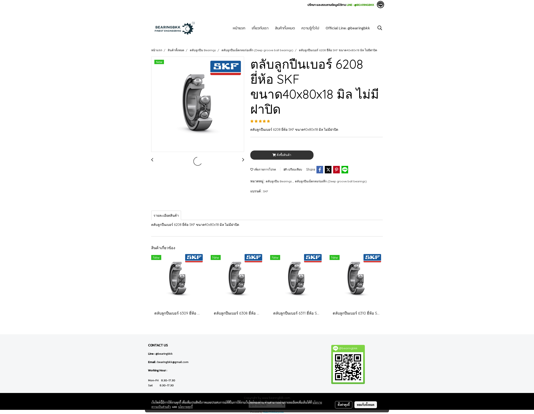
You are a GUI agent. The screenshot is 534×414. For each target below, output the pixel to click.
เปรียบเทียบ (294, 169)
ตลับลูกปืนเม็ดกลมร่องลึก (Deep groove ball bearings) (331, 181)
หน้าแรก (239, 28)
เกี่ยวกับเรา (260, 28)
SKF (265, 191)
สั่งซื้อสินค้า (283, 155)
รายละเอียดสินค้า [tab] (166, 215)
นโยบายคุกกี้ (185, 407)
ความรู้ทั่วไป (310, 28)
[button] (379, 28)
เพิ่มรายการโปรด (264, 169)
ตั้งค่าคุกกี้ (344, 405)
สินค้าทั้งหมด (285, 28)
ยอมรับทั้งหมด (365, 405)
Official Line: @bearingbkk (348, 28)
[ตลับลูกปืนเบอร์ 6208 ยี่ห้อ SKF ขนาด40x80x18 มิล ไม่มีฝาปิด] (197, 104)
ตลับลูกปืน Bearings (279, 181)
